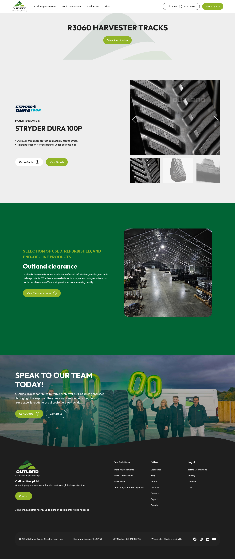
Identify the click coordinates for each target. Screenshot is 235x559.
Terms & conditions (197, 469)
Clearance (156, 469)
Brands (154, 505)
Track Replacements (45, 6)
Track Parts (92, 6)
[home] (19, 6)
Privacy (191, 475)
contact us (56, 413)
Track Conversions (71, 6)
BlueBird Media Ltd (173, 539)
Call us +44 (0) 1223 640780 (141, 6)
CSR (190, 487)
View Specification (117, 40)
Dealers (155, 493)
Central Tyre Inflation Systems (129, 487)
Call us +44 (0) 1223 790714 (181, 6)
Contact (23, 496)
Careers (155, 487)
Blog (153, 475)
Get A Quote (213, 6)
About (107, 6)
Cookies (192, 481)
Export (154, 499)
